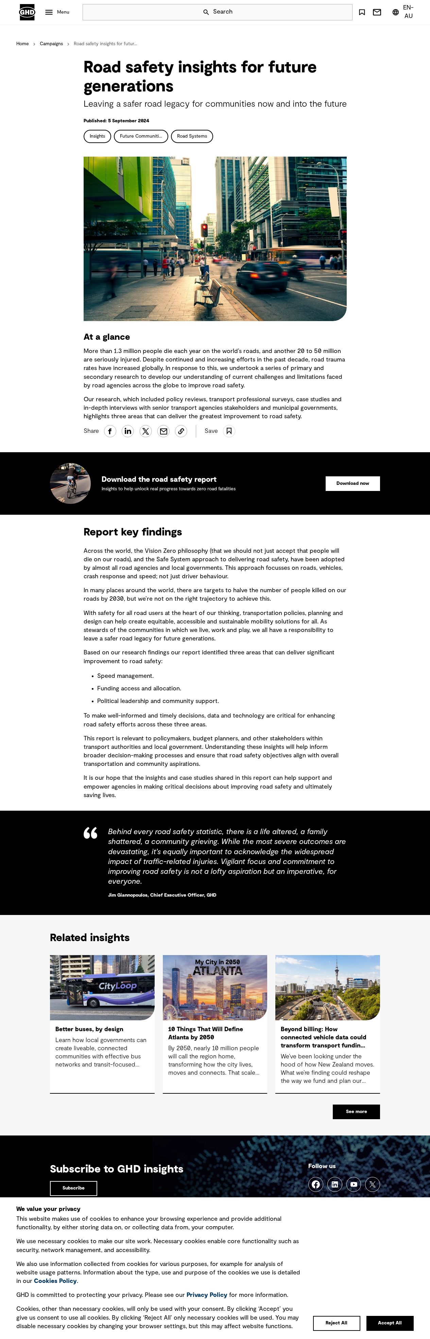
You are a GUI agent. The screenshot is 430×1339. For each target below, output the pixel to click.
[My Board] (362, 12)
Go (344, 12)
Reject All (336, 1323)
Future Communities (142, 136)
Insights (97, 136)
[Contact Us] (377, 12)
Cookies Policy (55, 1281)
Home (22, 43)
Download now (353, 483)
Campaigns (51, 43)
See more (356, 1111)
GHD (27, 12)
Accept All (390, 1323)
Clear (328, 12)
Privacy (207, 1295)
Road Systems (192, 136)
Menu (63, 12)
